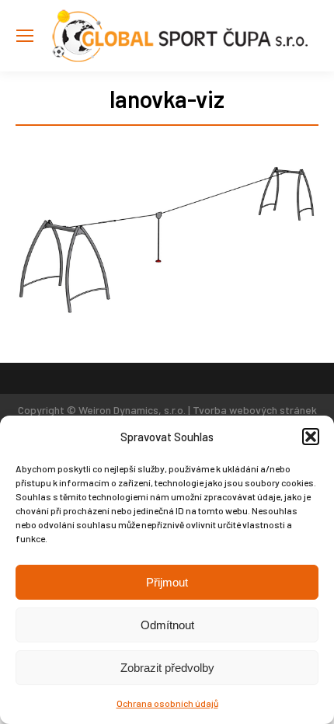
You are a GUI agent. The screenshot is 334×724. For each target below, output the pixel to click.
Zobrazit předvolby (167, 667)
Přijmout (167, 582)
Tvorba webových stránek (255, 409)
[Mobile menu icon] (25, 35)
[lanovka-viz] (167, 240)
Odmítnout (167, 625)
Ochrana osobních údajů (167, 703)
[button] (310, 436)
